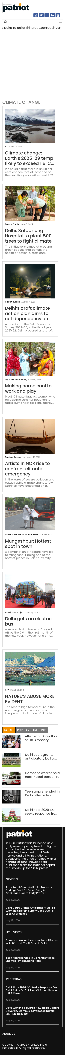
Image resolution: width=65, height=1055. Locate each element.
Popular (23, 730)
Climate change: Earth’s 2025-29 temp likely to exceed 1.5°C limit (29, 158)
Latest (9, 730)
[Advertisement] (32, 64)
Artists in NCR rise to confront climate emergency (27, 469)
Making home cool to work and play (28, 388)
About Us (8, 1034)
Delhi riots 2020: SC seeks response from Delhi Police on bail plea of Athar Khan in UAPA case (42, 811)
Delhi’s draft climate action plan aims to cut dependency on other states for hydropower (27, 313)
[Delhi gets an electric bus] (30, 591)
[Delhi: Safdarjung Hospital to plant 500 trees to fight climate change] (30, 205)
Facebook (45, 16)
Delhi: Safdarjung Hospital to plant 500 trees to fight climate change (28, 236)
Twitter (39, 16)
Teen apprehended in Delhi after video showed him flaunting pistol (42, 793)
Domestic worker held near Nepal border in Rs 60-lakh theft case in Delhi (42, 775)
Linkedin (50, 16)
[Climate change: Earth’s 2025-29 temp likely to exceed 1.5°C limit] (30, 127)
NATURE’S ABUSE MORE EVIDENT (30, 699)
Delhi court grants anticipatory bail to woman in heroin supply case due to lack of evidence (40, 756)
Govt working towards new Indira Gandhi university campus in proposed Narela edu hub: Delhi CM (32, 1011)
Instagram (34, 16)
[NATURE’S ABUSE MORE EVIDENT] (30, 669)
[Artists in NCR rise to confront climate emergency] (30, 438)
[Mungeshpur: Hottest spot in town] (30, 513)
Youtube (56, 16)
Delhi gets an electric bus (28, 621)
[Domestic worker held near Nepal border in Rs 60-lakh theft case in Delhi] (11, 778)
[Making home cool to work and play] (30, 360)
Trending (39, 730)
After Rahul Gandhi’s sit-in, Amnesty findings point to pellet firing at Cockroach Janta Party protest (41, 738)
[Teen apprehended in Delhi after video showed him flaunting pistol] (11, 796)
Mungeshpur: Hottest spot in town (28, 544)
